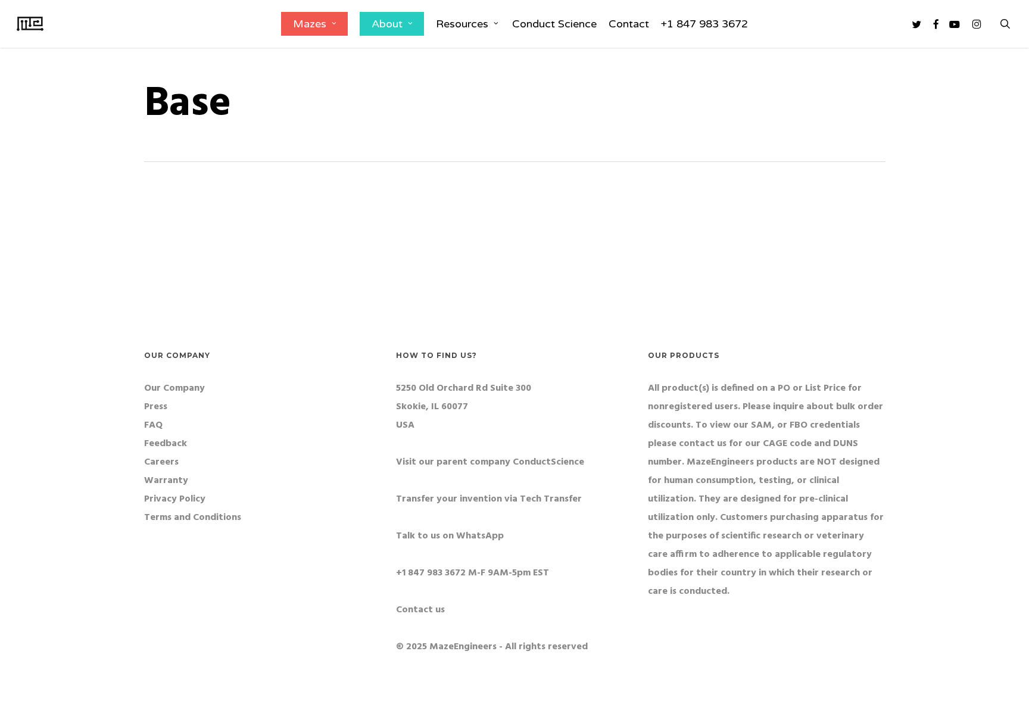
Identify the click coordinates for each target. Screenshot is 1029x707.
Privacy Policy (174, 499)
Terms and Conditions (192, 517)
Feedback (165, 443)
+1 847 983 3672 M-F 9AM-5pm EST (472, 573)
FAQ (153, 425)
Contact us (420, 610)
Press (155, 407)
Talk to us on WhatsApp (450, 536)
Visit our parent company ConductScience (490, 462)
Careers (161, 462)
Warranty (166, 480)
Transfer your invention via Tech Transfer (489, 499)
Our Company (174, 388)
